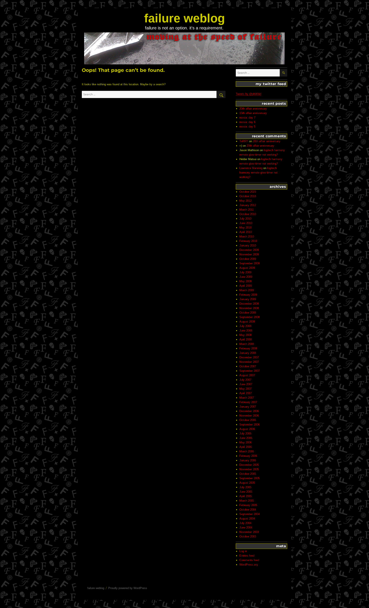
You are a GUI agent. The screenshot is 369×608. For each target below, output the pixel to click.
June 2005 (245, 491)
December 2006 (249, 411)
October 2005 (247, 473)
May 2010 (245, 227)
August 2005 (247, 482)
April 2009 (245, 285)
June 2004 (245, 527)
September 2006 (249, 424)
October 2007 (247, 366)
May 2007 (245, 388)
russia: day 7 (247, 117)
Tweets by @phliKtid (248, 94)
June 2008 (245, 330)
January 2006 (247, 460)
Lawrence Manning (250, 168)
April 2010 (245, 232)
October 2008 (247, 312)
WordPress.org (248, 564)
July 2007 (245, 379)
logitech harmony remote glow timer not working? (258, 172)
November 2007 (249, 361)
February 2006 (248, 455)
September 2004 (249, 514)
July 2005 (245, 487)
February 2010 (248, 241)
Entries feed (246, 555)
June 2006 (245, 438)
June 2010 (245, 223)
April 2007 (245, 393)
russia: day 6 (247, 122)
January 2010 (247, 245)
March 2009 (246, 290)
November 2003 (249, 532)
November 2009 (249, 254)
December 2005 (249, 464)
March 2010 (246, 236)
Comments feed (249, 560)
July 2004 (245, 523)
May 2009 (245, 281)
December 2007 (249, 357)
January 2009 (247, 299)
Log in (243, 551)
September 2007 (249, 370)
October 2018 (247, 196)
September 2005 (249, 478)
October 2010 (247, 214)
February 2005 (248, 505)
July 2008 (245, 326)
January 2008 (247, 353)
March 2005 (246, 500)
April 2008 (245, 339)
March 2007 (246, 397)
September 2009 (249, 263)
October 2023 (247, 191)
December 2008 (249, 303)
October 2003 (247, 536)
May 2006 (245, 442)
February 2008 (248, 348)
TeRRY (243, 141)
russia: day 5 (247, 126)
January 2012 (247, 205)
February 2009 (248, 294)
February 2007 (248, 402)
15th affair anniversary (253, 113)
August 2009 (247, 267)
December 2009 (249, 250)
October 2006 (247, 420)
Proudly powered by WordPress (127, 588)
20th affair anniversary (253, 108)
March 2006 (246, 451)
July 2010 (245, 218)
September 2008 (249, 317)
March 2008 (246, 344)
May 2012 (245, 200)
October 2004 (247, 509)
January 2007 (247, 406)
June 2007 (245, 384)
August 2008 (247, 321)
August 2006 (247, 429)
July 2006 (245, 433)
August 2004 (247, 518)
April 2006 (245, 447)
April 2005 (245, 496)
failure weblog (184, 18)
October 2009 (247, 259)
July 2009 (245, 272)
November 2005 (249, 469)
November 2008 (249, 308)
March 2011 (246, 209)
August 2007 (247, 375)
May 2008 (245, 335)
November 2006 (249, 415)
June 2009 (245, 276)
